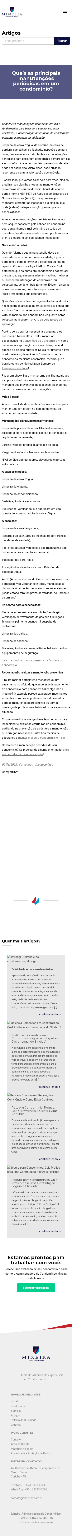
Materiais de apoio (22, 1448)
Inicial (14, 1401)
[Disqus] (36, 830)
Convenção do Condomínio (39, 340)
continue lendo (48, 1014)
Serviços (16, 1410)
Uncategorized (43, 764)
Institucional (18, 1406)
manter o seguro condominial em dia (41, 737)
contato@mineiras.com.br (26, 1498)
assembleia (47, 306)
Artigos (15, 1415)
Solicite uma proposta (36, 1287)
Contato (16, 1424)
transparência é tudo (15, 368)
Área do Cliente (20, 1444)
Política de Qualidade (23, 1420)
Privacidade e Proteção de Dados (31, 1453)
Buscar (62, 41)
